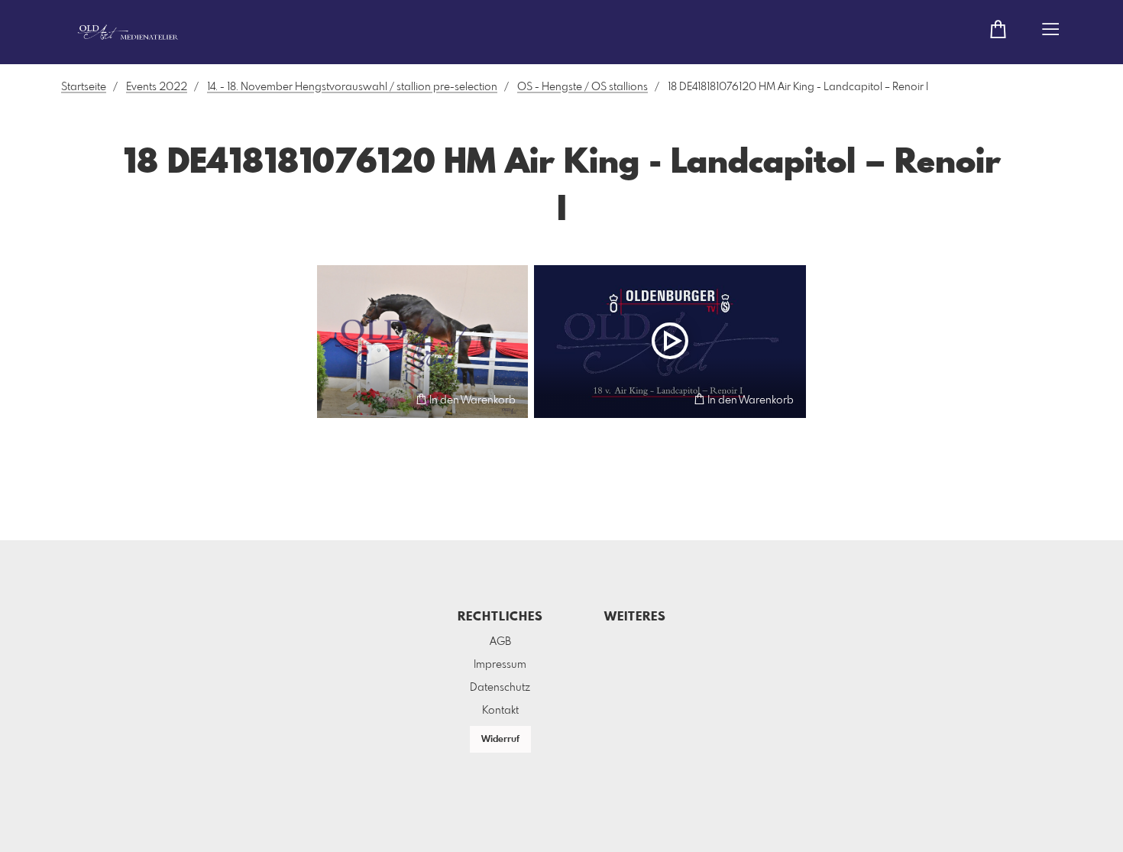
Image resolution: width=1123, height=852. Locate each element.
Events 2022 (156, 87)
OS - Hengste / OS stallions (582, 87)
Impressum (500, 664)
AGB (500, 642)
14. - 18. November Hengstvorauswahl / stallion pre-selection (352, 87)
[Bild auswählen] (335, 399)
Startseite (83, 87)
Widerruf (500, 739)
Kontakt (500, 710)
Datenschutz (500, 687)
